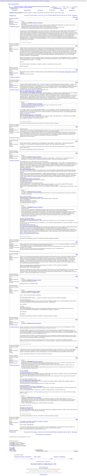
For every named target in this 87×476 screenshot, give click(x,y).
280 (50, 15)
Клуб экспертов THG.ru (18, 6)
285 (59, 15)
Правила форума (27, 10)
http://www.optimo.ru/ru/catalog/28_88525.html (29, 225)
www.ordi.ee (29, 421)
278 (46, 15)
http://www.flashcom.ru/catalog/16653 (27, 169)
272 (42, 15)
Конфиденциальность (48, 463)
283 (55, 15)
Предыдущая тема (39, 434)
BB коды (11, 447)
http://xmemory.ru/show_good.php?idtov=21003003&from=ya (32, 386)
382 (68, 15)
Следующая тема (47, 434)
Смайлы (11, 448)
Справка (62, 10)
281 (51, 15)
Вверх (55, 463)
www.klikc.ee (34, 421)
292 (64, 15)
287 (63, 15)
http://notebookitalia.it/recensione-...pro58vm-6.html (29, 178)
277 (44, 15)
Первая (35, 15)
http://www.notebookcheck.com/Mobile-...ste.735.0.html (30, 219)
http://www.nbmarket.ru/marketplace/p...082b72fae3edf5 (30, 114)
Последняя (74, 15)
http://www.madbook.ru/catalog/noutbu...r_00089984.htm (31, 91)
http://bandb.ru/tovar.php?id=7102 (26, 408)
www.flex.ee (45, 421)
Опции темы (75, 17)
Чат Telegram (52, 10)
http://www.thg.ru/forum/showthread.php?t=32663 (29, 233)
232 (40, 15)
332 (66, 15)
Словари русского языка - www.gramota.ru (22, 456)
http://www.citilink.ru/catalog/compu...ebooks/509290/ (30, 380)
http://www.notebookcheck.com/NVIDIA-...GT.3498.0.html (31, 197)
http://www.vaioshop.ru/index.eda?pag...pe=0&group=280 (31, 90)
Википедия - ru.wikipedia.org (59, 456)
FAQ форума (40, 10)
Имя (64, 6)
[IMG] (10, 449)
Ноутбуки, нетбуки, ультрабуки (26, 7)
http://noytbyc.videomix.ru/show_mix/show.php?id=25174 (32, 105)
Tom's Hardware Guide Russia (37, 463)
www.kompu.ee (23, 421)
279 (48, 15)
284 (57, 15)
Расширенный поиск (57, 8)
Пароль (64, 8)
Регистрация (14, 10)
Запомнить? (75, 6)
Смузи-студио (45, 468)
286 (61, 15)
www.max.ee (40, 421)
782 (70, 15)
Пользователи (72, 10)
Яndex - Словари (37, 456)
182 (39, 15)
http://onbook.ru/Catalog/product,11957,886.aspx (29, 372)
